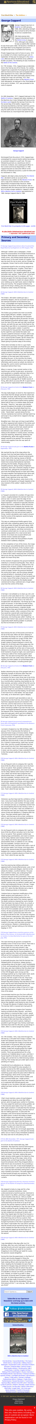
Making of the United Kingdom (11, 1372)
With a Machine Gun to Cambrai (11, 191)
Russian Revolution (18, 1381)
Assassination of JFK (15, 1365)
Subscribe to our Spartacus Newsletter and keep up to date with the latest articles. (18, 1300)
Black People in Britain (10, 1368)
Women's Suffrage (24, 1377)
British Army (21, 40)
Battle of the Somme (10, 63)
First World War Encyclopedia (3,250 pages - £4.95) (18, 226)
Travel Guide (29, 1381)
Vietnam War (17, 1363)
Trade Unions (28, 1379)
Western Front (29, 79)
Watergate (4, 1365)
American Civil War (28, 1374)
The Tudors (28, 1361)
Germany (30, 1372)
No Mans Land (6, 102)
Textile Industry (6, 1381)
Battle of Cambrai (7, 98)
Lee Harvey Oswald (23, 1392)
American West (15, 1366)
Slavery (7, 1377)
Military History (26, 1363)
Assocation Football (28, 1365)
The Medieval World (6, 1374)
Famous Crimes (25, 1366)
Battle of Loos (28, 447)
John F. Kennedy (28, 1383)
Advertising (19, 1401)
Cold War (16, 1370)
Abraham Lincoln (11, 1392)
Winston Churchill (17, 1383)
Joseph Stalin (16, 1388)
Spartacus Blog (6, 1383)
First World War (7, 1361)
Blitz (29, 1368)
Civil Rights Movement (18, 1375)
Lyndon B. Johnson (6, 1384)
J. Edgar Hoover (6, 1386)
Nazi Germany (18, 1374)
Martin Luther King (27, 1386)
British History (7, 1363)
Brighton (18, 27)
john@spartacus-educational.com (23, 231)
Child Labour (14, 1377)
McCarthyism (30, 1375)
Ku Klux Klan (16, 1386)
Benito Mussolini (10, 1390)
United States (8, 1370)
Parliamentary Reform (9, 1379)
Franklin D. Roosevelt (23, 1390)
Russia (24, 1372)
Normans (7, 1366)
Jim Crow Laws (26, 1388)
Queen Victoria (29, 1384)
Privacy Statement (19, 1399)
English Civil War (25, 1370)
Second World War (18, 1361)
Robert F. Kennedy (18, 1384)
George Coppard (18, 151)
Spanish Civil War (5, 1375)
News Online (18, 1403)
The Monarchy (22, 1368)
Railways (19, 1379)
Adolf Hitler (7, 1388)
